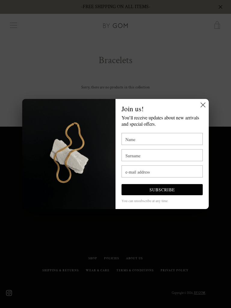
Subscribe (162, 189)
